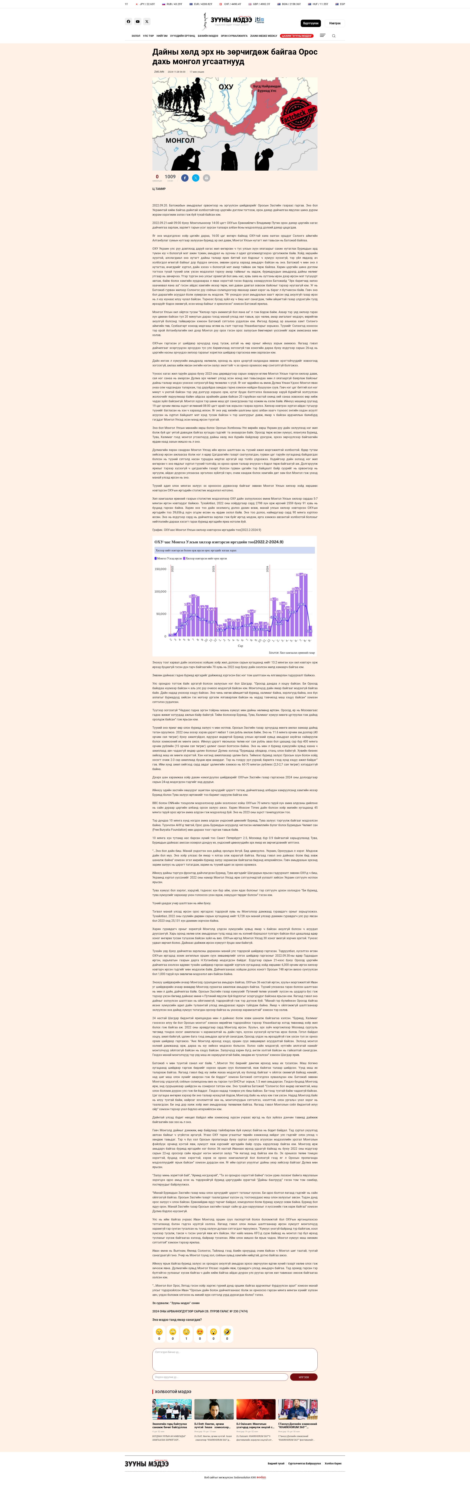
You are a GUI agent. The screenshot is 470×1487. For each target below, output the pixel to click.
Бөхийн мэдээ (208, 35)
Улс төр (148, 35)
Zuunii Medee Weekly (263, 35)
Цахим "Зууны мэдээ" (297, 35)
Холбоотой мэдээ (173, 1392)
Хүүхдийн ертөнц (182, 35)
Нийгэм (162, 35)
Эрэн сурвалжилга (234, 35)
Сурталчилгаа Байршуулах (304, 1463)
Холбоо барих (333, 1463)
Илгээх (304, 1377)
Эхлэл (136, 35)
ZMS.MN (159, 71)
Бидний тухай (276, 1463)
